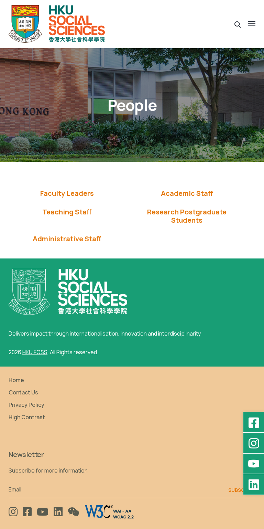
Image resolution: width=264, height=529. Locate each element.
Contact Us (23, 392)
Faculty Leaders (67, 193)
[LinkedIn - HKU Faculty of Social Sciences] (253, 484)
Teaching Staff (66, 212)
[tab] (67, 193)
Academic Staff (187, 193)
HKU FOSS (34, 352)
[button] (237, 24)
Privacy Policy (26, 405)
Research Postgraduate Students (187, 216)
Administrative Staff (67, 239)
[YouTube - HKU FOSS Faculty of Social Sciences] (253, 463)
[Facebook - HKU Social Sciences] (253, 422)
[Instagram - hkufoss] (253, 443)
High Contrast (27, 417)
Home (16, 380)
